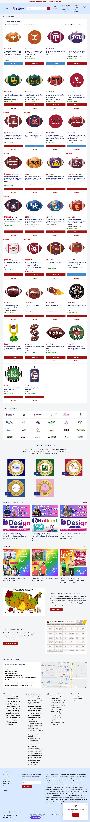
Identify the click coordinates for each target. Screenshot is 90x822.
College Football (10, 16)
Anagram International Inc (11, 58)
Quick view (13, 67)
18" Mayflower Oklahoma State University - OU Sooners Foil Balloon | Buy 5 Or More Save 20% (76, 95)
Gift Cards (5, 790)
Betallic (48, 309)
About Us (5, 774)
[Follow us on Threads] (34, 815)
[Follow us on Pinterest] (39, 815)
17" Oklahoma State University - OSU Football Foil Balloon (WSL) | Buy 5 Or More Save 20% (33, 178)
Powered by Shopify (7, 817)
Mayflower (28, 56)
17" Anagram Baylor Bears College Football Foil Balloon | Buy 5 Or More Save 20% (13, 95)
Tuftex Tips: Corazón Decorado (14, 578)
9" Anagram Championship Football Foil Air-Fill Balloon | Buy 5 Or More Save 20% (76, 264)
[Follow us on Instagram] (36, 815)
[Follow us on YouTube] (41, 815)
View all (85, 502)
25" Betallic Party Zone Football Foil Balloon (55, 347)
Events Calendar (7, 788)
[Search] (48, 8)
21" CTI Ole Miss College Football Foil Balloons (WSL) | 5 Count (33, 136)
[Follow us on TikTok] (44, 815)
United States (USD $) (16, 812)
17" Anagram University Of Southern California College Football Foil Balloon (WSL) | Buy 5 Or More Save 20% (76, 222)
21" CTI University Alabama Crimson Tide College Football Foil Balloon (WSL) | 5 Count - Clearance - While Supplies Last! (34, 265)
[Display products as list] (84, 24)
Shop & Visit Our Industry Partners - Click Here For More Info (45, 1)
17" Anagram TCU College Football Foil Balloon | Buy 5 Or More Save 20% (76, 52)
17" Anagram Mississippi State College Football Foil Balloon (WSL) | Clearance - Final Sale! (76, 178)
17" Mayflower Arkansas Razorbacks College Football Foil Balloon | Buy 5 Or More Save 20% (55, 137)
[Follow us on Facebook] (31, 815)
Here (80, 602)
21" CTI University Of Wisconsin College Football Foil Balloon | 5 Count (12, 264)
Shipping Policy (56, 609)
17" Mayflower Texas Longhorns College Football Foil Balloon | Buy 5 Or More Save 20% (34, 52)
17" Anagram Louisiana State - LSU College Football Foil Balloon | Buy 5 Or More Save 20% (55, 178)
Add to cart (35, 63)
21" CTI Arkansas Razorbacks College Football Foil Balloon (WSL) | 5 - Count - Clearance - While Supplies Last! (13, 179)
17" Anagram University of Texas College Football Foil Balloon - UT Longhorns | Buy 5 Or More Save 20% (12, 53)
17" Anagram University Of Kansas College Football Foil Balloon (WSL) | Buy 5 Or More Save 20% (55, 221)
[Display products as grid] (82, 24)
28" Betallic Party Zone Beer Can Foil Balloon (33, 388)
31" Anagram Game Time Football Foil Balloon (33, 306)
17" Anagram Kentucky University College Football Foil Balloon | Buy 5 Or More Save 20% (34, 221)
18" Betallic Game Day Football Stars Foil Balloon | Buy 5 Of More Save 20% (76, 307)
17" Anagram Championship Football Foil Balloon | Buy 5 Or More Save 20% (13, 307)
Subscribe (27, 786)
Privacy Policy (6, 781)
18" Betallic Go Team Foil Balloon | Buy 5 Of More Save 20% (12, 388)
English (5, 812)
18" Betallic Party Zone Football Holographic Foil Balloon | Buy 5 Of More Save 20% (76, 348)
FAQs (4, 785)
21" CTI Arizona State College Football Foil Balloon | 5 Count (53, 263)
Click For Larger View (10, 643)
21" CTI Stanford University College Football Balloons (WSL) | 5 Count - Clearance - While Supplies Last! (13, 137)
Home (4, 16)
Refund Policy (6, 776)
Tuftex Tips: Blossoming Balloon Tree (45, 578)
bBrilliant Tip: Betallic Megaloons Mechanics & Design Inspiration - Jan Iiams (45, 536)
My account (76, 10)
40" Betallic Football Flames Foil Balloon (54, 306)
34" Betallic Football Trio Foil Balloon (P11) (34, 347)
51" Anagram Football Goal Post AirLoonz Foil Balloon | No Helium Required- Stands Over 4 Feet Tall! (13, 348)
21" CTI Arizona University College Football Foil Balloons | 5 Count (13, 220)
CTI (47, 54)
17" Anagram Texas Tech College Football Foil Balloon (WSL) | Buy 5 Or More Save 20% (55, 95)
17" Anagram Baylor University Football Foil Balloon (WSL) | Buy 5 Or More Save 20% (34, 95)
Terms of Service (7, 783)
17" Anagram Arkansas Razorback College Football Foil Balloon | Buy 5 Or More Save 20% (76, 137)
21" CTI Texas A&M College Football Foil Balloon (55, 51)
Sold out (13, 63)
